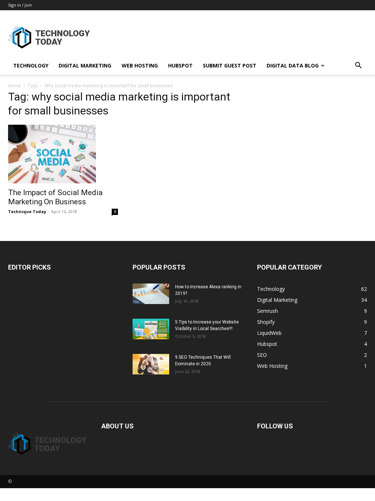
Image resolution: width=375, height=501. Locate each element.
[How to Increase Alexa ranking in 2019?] (151, 294)
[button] (358, 66)
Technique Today (27, 211)
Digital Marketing (85, 65)
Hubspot (180, 65)
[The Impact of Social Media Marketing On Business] (63, 154)
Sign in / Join (20, 5)
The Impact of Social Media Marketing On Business (55, 197)
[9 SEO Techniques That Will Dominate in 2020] (151, 364)
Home (14, 86)
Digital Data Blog (293, 65)
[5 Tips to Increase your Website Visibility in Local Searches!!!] (151, 329)
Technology (30, 65)
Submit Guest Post (229, 65)
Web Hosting (140, 65)
